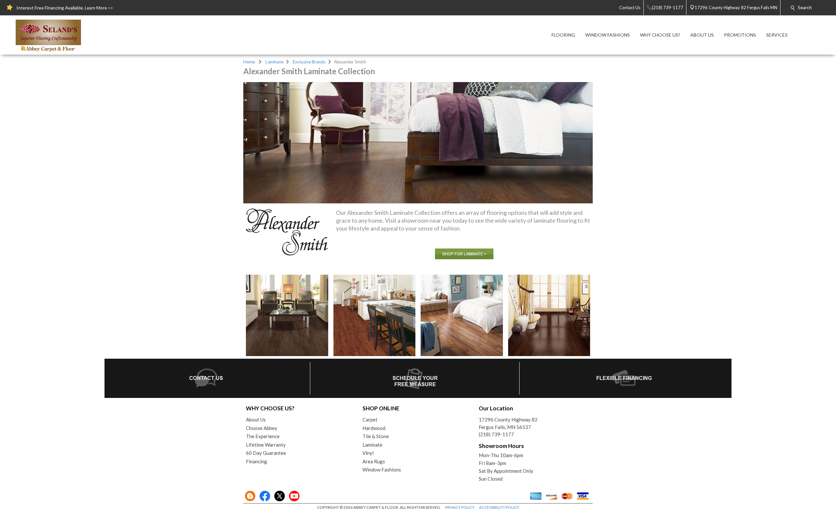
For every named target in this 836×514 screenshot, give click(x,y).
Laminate (274, 61)
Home (249, 61)
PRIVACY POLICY (459, 507)
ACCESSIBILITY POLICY (499, 507)
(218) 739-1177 (496, 434)
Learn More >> (99, 7)
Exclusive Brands (309, 61)
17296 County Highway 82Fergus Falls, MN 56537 (508, 423)
